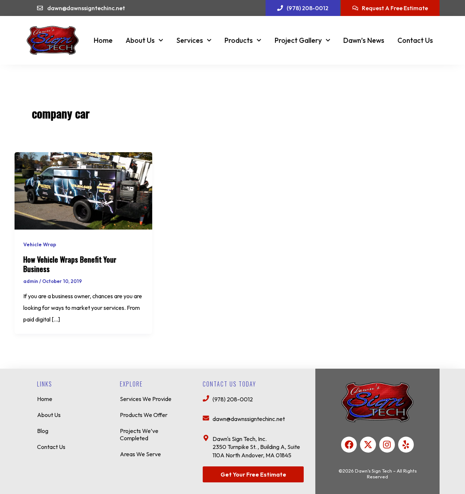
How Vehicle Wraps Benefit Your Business (69, 264)
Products (239, 40)
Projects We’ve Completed (139, 434)
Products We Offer (143, 414)
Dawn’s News (363, 40)
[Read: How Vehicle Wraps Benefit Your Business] (83, 190)
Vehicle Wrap (39, 244)
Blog (42, 430)
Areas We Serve (140, 454)
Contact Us (415, 40)
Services (190, 40)
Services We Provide (145, 398)
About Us (140, 40)
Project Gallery (298, 40)
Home (103, 40)
